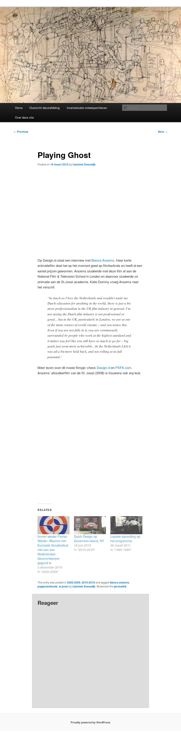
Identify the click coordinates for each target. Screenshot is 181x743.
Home (19, 108)
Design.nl (103, 367)
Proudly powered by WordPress (90, 722)
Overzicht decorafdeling (44, 108)
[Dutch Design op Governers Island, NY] (90, 525)
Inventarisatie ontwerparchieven (87, 108)
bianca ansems (119, 582)
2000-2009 (73, 582)
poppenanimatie (48, 586)
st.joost (63, 586)
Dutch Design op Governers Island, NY (89, 538)
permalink (120, 586)
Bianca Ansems (102, 260)
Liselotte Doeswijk (84, 164)
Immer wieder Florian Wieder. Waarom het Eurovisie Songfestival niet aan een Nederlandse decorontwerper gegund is (53, 549)
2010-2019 (88, 582)
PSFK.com (123, 367)
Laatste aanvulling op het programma (125, 538)
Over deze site (24, 117)
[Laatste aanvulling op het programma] (126, 525)
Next (162, 132)
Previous (21, 132)
